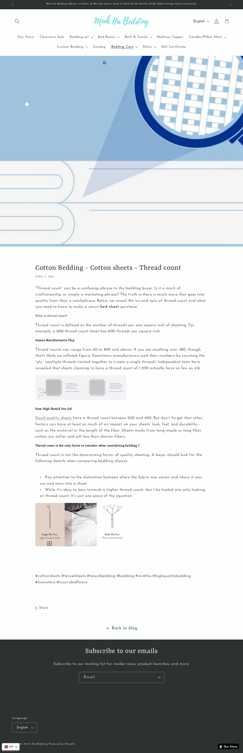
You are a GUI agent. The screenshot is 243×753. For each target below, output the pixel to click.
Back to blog (124, 628)
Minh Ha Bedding (36, 744)
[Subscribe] (159, 677)
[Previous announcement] (12, 4)
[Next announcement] (230, 4)
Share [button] (44, 607)
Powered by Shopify (62, 744)
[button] (17, 21)
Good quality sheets (53, 418)
